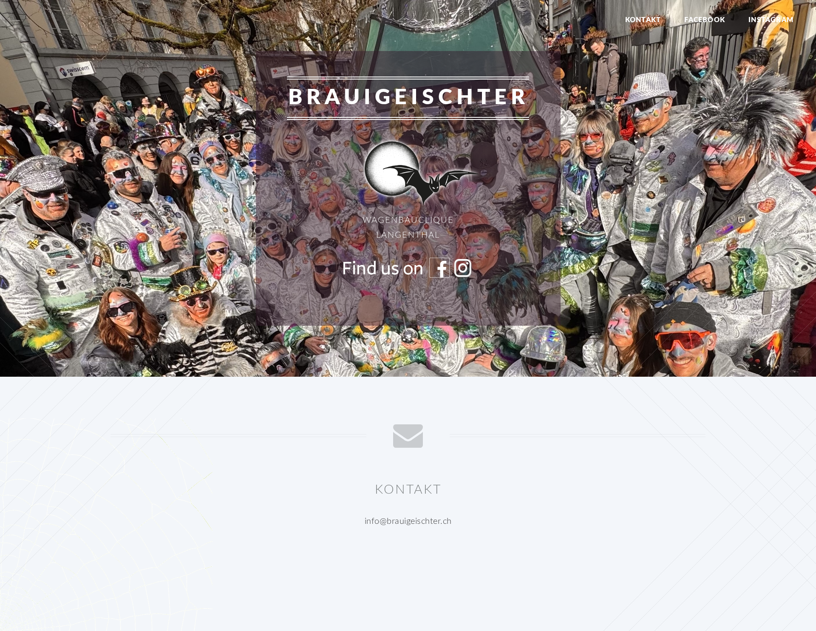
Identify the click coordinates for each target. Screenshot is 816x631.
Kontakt (643, 20)
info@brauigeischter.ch (408, 521)
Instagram (770, 20)
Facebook (704, 20)
